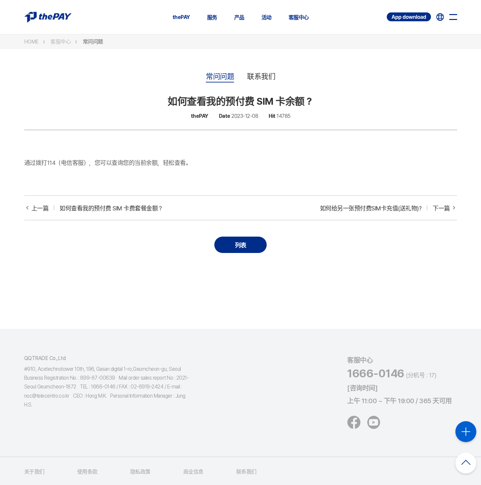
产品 (239, 17)
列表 (240, 245)
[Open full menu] (453, 17)
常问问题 (93, 42)
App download (387, 12)
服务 (212, 17)
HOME (31, 42)
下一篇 (385, 208)
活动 (266, 17)
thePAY (181, 17)
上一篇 (97, 208)
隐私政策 (140, 472)
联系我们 (261, 76)
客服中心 (299, 17)
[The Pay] (48, 17)
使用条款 (87, 472)
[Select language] (440, 17)
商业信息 (193, 472)
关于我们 (34, 472)
